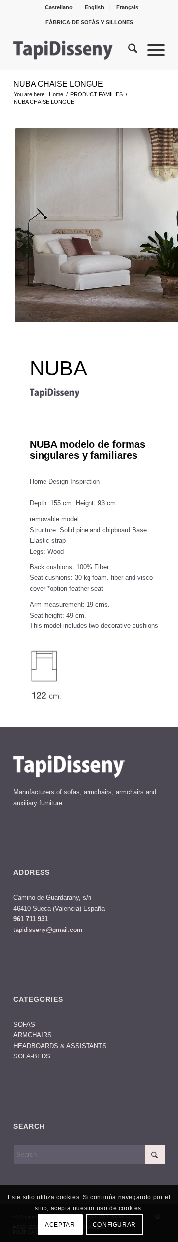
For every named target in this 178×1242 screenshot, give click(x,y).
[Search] (127, 50)
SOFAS (24, 1024)
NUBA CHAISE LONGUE (58, 84)
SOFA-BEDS (31, 1056)
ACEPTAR (60, 1224)
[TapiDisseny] (73, 50)
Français (127, 7)
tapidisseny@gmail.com (47, 929)
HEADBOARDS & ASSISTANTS (60, 1046)
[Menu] (151, 50)
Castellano (59, 7)
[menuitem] (59, 7)
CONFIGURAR (114, 1224)
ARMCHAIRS (32, 1035)
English (94, 7)
